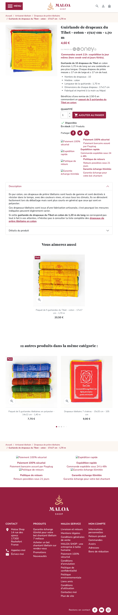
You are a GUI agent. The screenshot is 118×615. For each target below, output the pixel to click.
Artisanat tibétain (23, 444)
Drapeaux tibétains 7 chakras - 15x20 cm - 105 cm (86, 413)
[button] (86, 143)
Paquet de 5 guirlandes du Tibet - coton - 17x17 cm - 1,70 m (59, 312)
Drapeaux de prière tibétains (47, 444)
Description (15, 186)
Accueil (9, 444)
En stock (66, 126)
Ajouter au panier (89, 115)
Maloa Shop (59, 6)
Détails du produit (19, 230)
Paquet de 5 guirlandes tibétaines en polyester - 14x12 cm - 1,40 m (31, 413)
